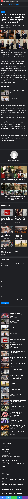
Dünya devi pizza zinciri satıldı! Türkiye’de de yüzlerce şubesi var (18, 426)
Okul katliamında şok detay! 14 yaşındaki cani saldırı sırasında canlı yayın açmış (20, 218)
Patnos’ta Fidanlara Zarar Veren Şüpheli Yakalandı (20, 250)
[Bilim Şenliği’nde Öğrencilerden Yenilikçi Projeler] (7, 229)
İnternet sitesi (4, 291)
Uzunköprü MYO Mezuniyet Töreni (18, 394)
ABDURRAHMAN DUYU (7, 25)
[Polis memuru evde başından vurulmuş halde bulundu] (5, 390)
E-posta (3, 286)
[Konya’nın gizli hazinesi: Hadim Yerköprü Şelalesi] (5, 408)
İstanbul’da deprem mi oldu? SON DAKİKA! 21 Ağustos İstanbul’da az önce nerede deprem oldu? (7, 219)
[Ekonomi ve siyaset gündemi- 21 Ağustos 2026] (5, 359)
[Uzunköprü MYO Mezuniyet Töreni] (5, 396)
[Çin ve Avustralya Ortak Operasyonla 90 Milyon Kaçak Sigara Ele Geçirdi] (5, 414)
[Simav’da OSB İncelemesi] (5, 371)
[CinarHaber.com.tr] (14, 4)
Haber (8, 9)
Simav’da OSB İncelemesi (16, 369)
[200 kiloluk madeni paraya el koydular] (5, 433)
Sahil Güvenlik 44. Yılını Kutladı (17, 97)
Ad (2, 281)
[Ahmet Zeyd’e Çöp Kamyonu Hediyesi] (5, 92)
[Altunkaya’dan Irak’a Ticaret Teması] (5, 327)
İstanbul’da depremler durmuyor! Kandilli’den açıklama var (18, 401)
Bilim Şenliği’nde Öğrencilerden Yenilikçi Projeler (6, 235)
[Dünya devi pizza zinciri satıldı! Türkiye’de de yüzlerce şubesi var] (5, 427)
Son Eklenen (14, 309)
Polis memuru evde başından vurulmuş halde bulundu (17, 388)
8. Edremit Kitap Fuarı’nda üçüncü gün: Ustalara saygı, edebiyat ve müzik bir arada (17, 420)
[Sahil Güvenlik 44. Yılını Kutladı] (5, 98)
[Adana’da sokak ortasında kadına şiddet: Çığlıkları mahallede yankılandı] (7, 243)
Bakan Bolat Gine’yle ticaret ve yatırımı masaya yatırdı (20, 235)
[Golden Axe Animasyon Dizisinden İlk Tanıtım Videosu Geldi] (5, 315)
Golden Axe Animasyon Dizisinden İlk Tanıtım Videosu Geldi (17, 315)
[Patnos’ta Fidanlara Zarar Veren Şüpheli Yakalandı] (21, 243)
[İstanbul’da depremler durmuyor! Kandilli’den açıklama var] (5, 402)
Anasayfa (4, 9)
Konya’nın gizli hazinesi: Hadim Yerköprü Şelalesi (17, 407)
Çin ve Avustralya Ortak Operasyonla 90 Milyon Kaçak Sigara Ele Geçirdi (17, 414)
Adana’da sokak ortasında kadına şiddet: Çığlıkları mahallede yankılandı (6, 250)
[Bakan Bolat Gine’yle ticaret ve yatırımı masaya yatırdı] (21, 229)
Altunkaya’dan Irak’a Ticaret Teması (10, 1)
